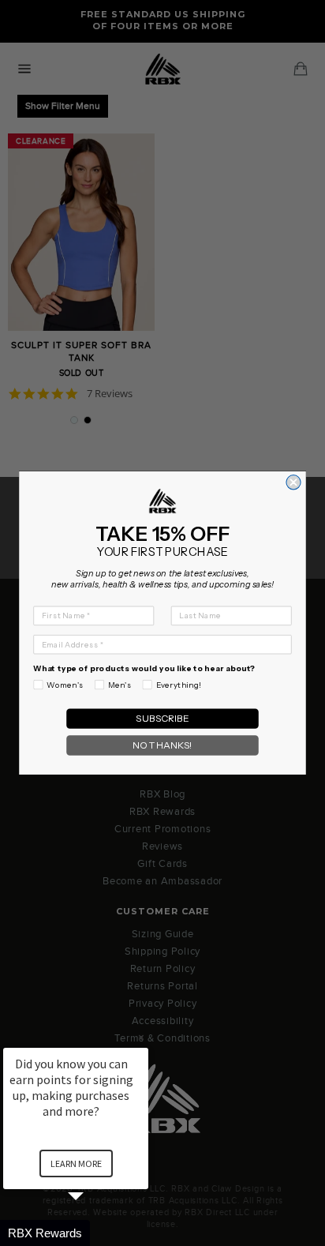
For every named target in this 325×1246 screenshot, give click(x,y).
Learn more (76, 1163)
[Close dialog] (293, 482)
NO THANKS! (162, 746)
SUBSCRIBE (162, 719)
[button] (94, 1233)
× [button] (141, 1037)
